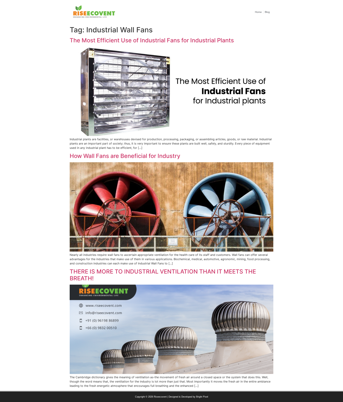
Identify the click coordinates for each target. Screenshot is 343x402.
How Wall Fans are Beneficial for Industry (125, 155)
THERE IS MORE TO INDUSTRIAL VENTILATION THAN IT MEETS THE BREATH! (163, 275)
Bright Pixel (202, 396)
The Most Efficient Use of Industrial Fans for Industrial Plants (152, 40)
